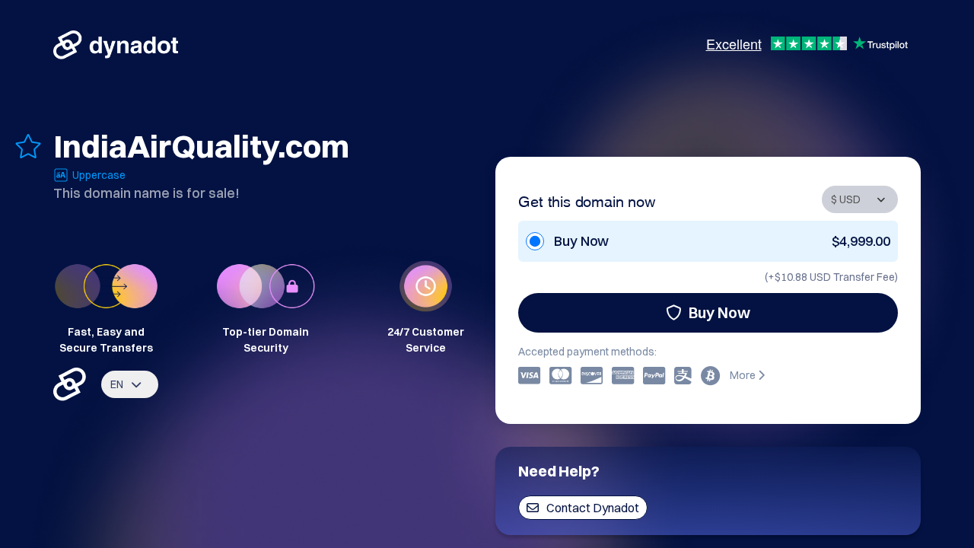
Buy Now (719, 312)
